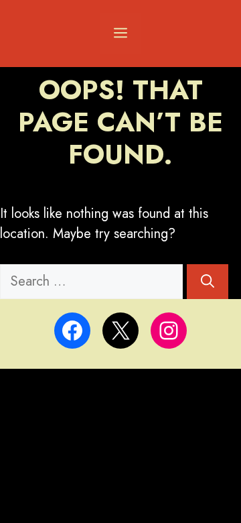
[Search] (207, 281)
